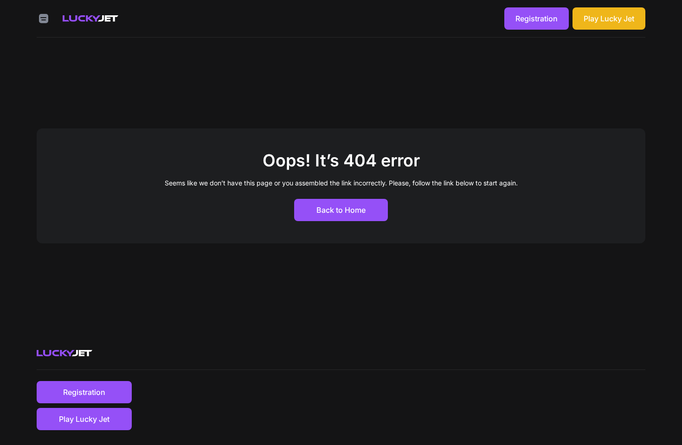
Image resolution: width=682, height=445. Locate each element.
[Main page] (90, 18)
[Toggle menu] (44, 18)
